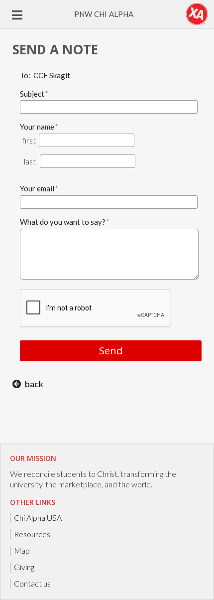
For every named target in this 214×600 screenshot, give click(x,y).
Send (110, 350)
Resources (32, 534)
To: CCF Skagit (45, 75)
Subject (34, 93)
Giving (24, 567)
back (34, 383)
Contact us (32, 583)
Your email (39, 188)
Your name (39, 126)
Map (22, 550)
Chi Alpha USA (38, 517)
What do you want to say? (64, 221)
